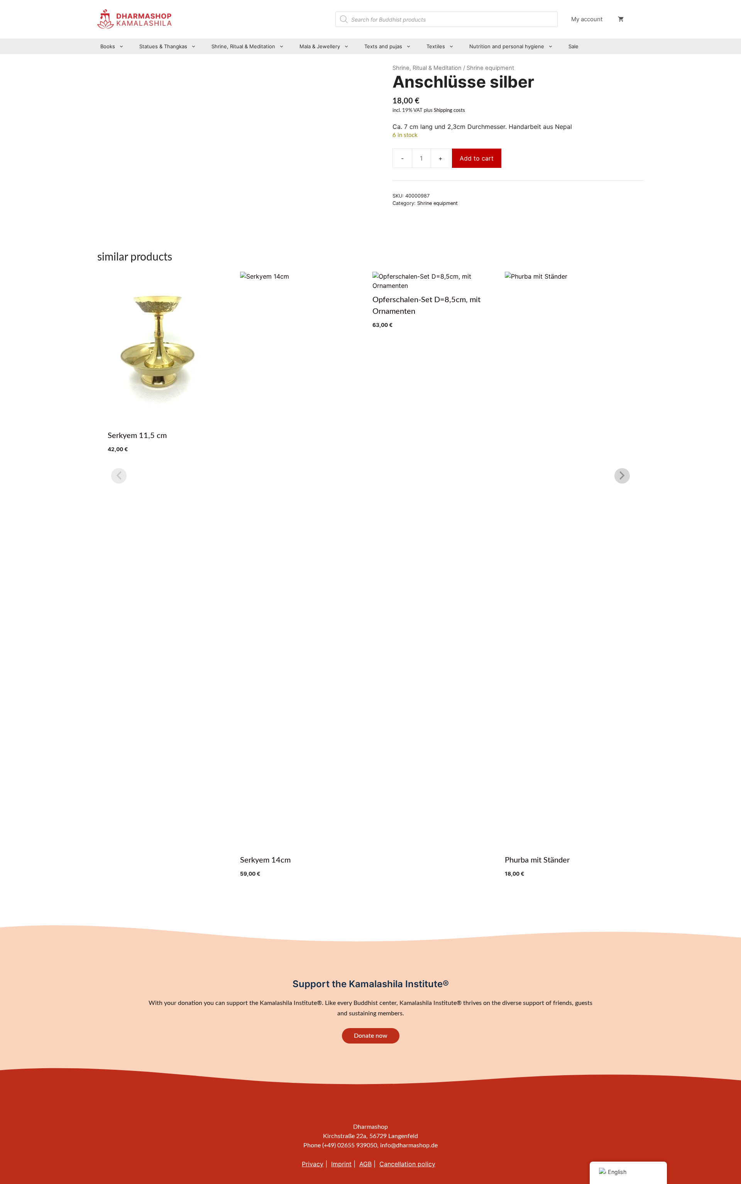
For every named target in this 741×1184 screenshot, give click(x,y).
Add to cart (477, 158)
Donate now (370, 1036)
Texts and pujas (383, 46)
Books (107, 46)
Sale (573, 46)
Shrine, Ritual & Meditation (243, 46)
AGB (365, 1164)
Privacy (312, 1164)
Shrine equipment (437, 203)
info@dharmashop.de (409, 1145)
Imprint (341, 1164)
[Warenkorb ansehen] (620, 19)
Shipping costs (449, 110)
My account (586, 19)
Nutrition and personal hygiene (506, 46)
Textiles (435, 46)
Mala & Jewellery (319, 46)
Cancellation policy (407, 1164)
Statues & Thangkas (163, 46)
